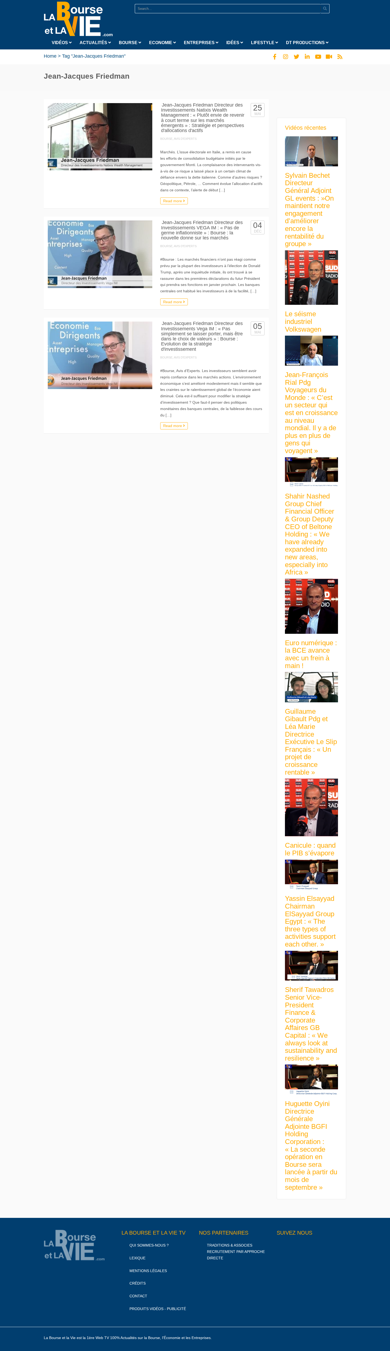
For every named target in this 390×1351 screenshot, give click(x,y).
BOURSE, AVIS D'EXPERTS (178, 138)
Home (50, 56)
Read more (173, 201)
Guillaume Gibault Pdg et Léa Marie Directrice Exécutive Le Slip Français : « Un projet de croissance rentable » (311, 741)
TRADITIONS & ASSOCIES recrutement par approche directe (236, 1251)
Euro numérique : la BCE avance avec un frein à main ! (311, 654)
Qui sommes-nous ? (149, 1245)
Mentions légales (148, 1271)
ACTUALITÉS (94, 42)
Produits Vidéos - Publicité (157, 1309)
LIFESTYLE (263, 42)
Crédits (137, 1283)
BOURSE (128, 42)
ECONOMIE (161, 42)
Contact (138, 1296)
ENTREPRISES (200, 42)
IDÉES (233, 42)
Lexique (137, 1258)
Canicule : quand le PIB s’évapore (310, 849)
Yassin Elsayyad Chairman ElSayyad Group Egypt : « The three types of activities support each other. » (310, 921)
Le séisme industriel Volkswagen (303, 321)
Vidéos (60, 42)
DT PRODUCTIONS (306, 42)
